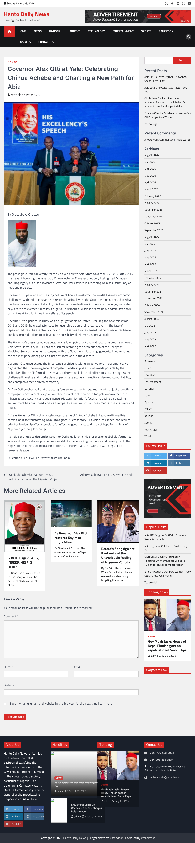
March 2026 (151, 189)
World (147, 436)
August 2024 (151, 319)
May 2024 (150, 339)
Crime (147, 368)
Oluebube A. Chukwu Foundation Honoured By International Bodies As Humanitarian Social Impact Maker (164, 102)
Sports (146, 31)
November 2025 (153, 216)
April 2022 (150, 346)
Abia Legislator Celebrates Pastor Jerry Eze (165, 90)
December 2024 (153, 291)
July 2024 (149, 326)
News (38, 31)
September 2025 (153, 230)
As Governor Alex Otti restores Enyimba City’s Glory (70, 537)
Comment (11, 616)
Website (9, 685)
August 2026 (151, 155)
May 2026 (150, 175)
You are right (151, 124)
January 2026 (152, 203)
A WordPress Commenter (158, 140)
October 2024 (152, 305)
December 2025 (153, 210)
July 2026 (149, 162)
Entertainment (123, 31)
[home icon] (9, 31)
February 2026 (152, 196)
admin (14, 94)
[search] (188, 37)
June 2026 (150, 169)
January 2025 (152, 285)
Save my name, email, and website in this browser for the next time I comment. (61, 703)
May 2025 (150, 257)
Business (24, 42)
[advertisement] (138, 16)
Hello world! (183, 140)
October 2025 (152, 223)
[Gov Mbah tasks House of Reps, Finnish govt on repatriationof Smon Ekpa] (167, 615)
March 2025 (151, 271)
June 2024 (150, 332)
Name (9, 666)
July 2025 (149, 244)
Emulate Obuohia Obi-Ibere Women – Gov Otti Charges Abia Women (167, 115)
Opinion (13, 62)
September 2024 (153, 312)
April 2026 (150, 182)
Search (182, 60)
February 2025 (152, 278)
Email (78, 666)
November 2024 (153, 298)
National (55, 31)
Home (22, 31)
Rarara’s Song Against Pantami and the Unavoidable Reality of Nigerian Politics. (118, 555)
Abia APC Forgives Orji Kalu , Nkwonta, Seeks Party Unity (165, 79)
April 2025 (150, 264)
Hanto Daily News (26, 14)
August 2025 (151, 237)
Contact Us (46, 42)
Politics (74, 31)
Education (166, 31)
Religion (148, 416)
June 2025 (150, 250)
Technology (96, 31)
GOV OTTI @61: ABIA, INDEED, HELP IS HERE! (23, 562)
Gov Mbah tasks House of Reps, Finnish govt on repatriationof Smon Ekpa (167, 645)
